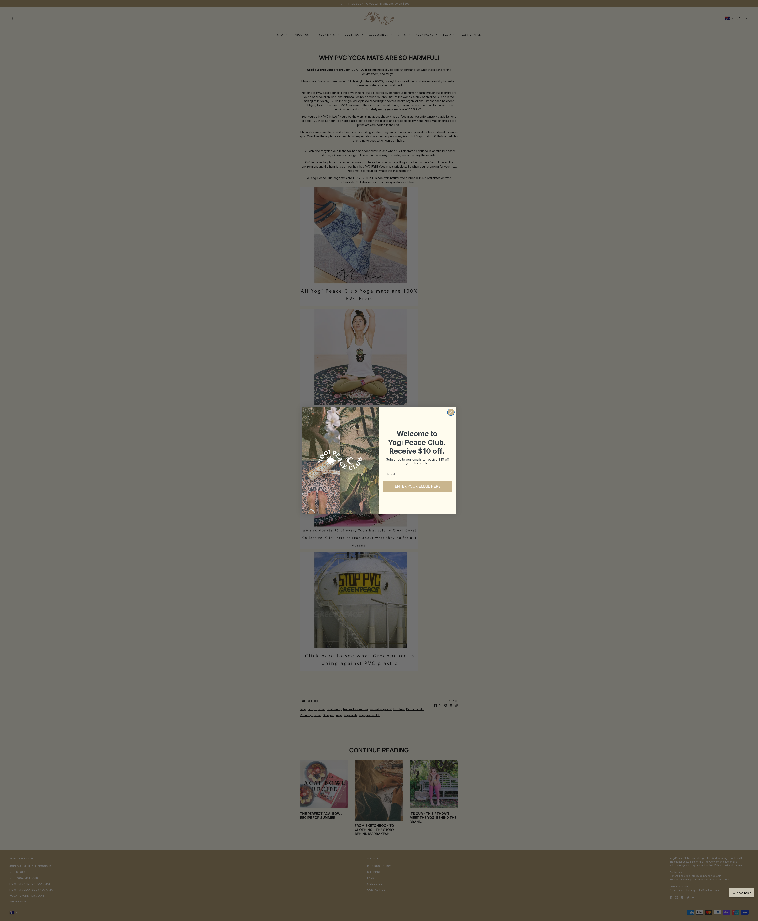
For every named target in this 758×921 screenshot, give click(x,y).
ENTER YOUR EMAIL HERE (417, 486)
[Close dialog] (450, 412)
